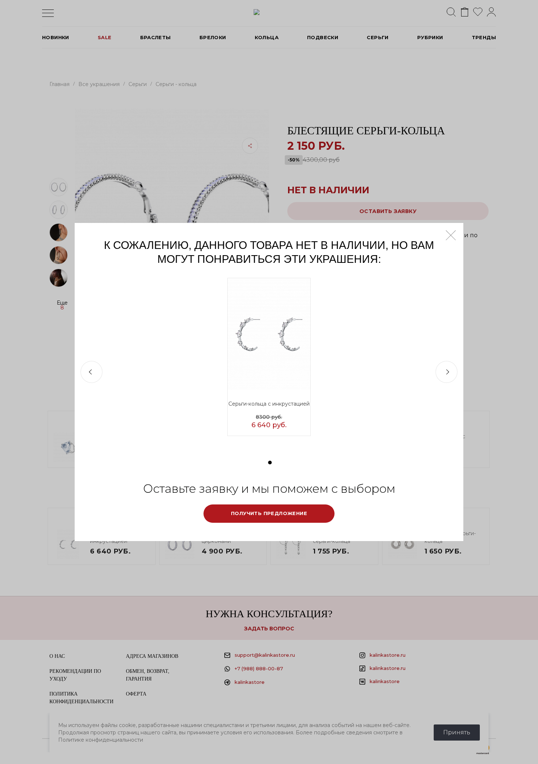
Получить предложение (269, 513)
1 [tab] (270, 463)
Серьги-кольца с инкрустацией (269, 403)
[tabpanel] (269, 357)
